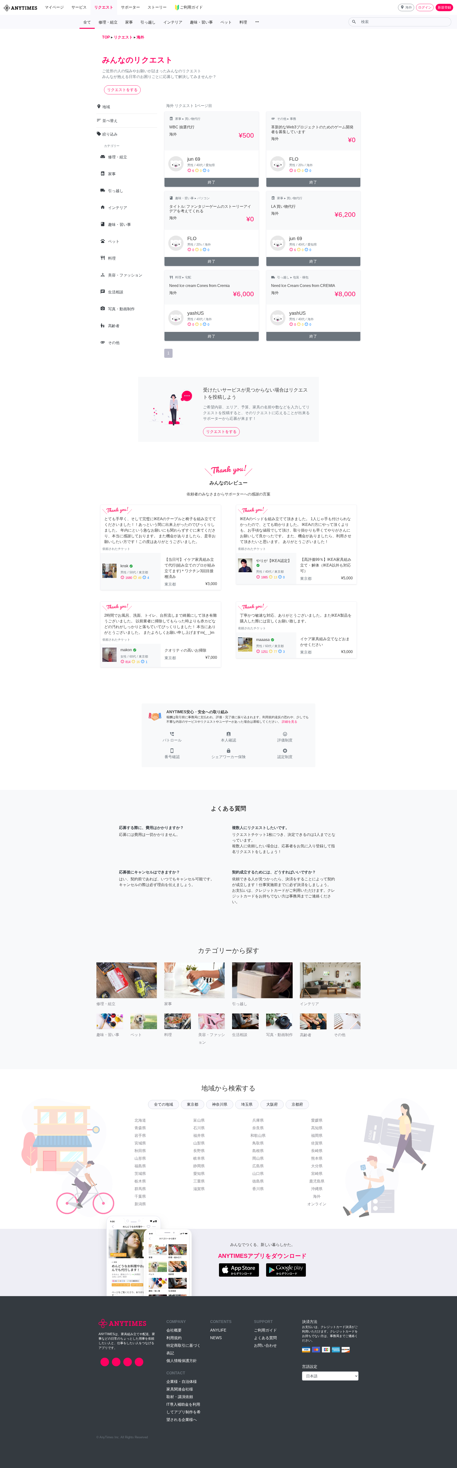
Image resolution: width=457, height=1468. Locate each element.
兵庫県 (258, 1120)
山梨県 (199, 1143)
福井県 (199, 1136)
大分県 (317, 1166)
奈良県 (258, 1128)
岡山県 (258, 1158)
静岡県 (199, 1166)
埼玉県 (247, 1104)
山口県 (258, 1174)
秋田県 (140, 1151)
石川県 (199, 1128)
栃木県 (140, 1181)
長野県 (199, 1151)
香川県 (258, 1189)
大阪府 (272, 1104)
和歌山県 (258, 1136)
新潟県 (140, 1204)
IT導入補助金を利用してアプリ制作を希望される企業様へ (183, 1412)
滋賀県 (199, 1189)
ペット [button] (226, 22)
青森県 (140, 1128)
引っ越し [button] (148, 22)
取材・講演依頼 (179, 1397)
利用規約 (174, 1338)
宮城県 (140, 1143)
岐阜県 (199, 1158)
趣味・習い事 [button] (201, 22)
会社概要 (174, 1330)
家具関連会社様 (179, 1389)
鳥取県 (258, 1143)
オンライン (316, 1204)
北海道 (140, 1120)
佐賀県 (317, 1143)
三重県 (199, 1181)
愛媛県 (317, 1120)
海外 (317, 1196)
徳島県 (258, 1181)
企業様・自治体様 (181, 1382)
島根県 (258, 1151)
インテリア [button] (172, 22)
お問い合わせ (265, 1345)
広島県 (258, 1166)
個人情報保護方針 (181, 1361)
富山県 (199, 1120)
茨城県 (140, 1174)
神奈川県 (219, 1104)
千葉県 (140, 1196)
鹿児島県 (316, 1181)
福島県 (140, 1166)
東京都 (192, 1104)
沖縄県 (317, 1189)
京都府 (297, 1104)
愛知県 (199, 1174)
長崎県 (317, 1151)
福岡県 (317, 1136)
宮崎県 (317, 1174)
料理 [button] (243, 22)
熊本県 (317, 1158)
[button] (406, 7)
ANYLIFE (218, 1330)
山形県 (140, 1158)
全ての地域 (163, 1104)
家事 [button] (129, 22)
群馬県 (140, 1189)
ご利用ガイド (265, 1330)
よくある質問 (265, 1338)
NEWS (216, 1338)
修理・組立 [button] (108, 22)
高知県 (317, 1128)
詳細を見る (289, 721)
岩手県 (140, 1136)
